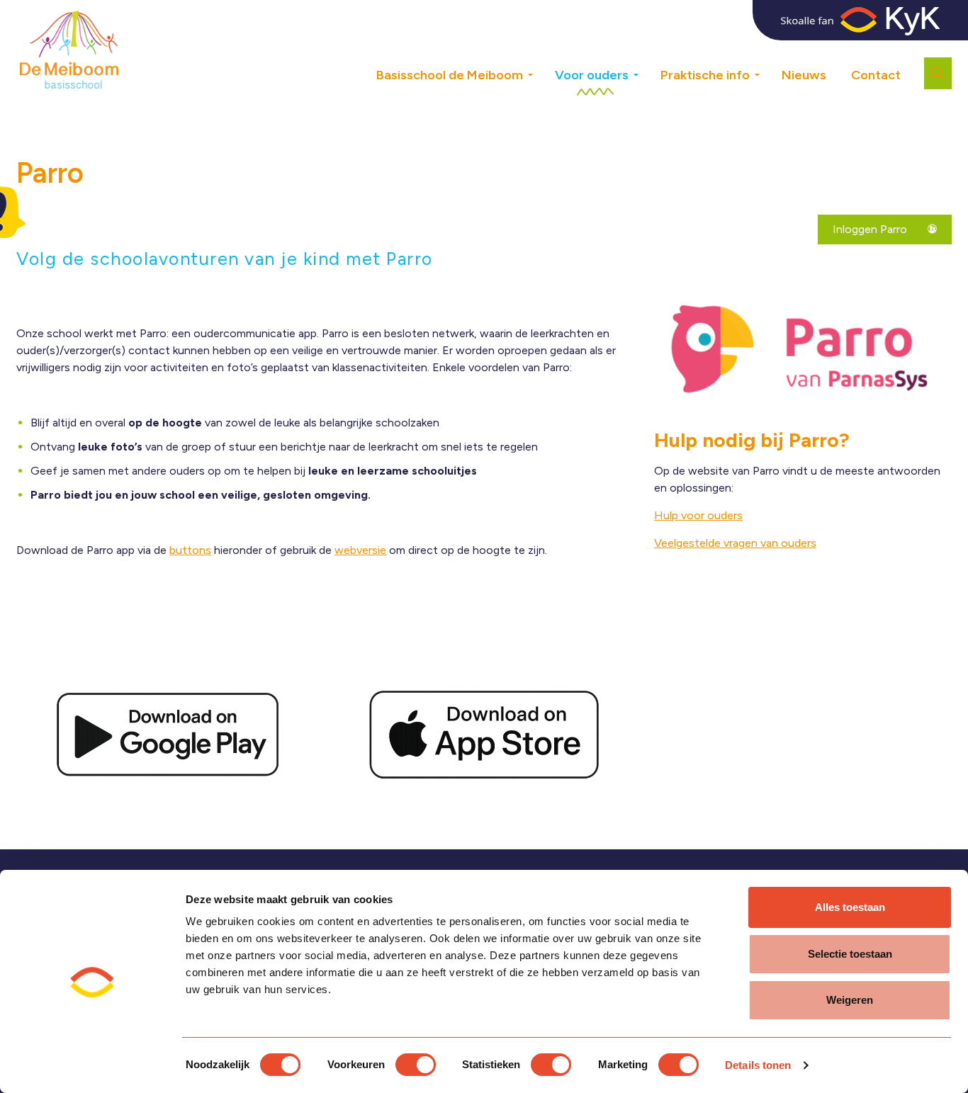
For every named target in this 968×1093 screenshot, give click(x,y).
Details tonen (758, 1065)
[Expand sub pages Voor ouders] (646, 69)
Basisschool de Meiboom (449, 75)
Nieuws (804, 75)
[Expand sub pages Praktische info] (767, 69)
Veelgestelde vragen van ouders (735, 543)
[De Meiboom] (69, 50)
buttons (190, 550)
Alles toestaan (850, 907)
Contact (876, 75)
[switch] (415, 1064)
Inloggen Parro (871, 229)
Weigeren (849, 1000)
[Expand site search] (938, 73)
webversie (360, 550)
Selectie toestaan (850, 954)
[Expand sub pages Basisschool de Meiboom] (541, 69)
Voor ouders (592, 75)
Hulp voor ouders (698, 515)
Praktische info (705, 75)
